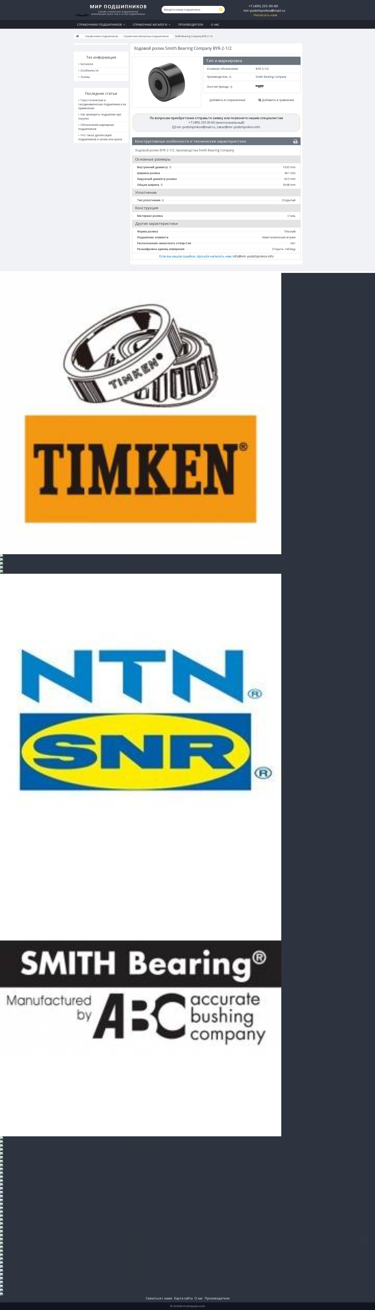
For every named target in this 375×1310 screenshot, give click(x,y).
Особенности (89, 70)
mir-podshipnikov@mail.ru (264, 10)
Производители (217, 1298)
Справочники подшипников (101, 36)
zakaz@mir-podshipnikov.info (238, 127)
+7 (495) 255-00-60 (263, 5)
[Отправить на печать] (295, 141)
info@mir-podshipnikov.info (253, 256)
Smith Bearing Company (271, 77)
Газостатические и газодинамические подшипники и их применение (102, 104)
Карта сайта (183, 1298)
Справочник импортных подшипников (146, 36)
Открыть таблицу (284, 249)
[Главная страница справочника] (77, 36)
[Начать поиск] (221, 9)
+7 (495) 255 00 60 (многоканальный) (216, 122)
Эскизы (85, 77)
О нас (199, 1298)
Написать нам (265, 14)
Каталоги (86, 64)
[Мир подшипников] (110, 10)
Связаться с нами (159, 1298)
